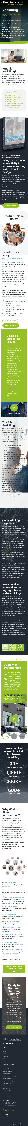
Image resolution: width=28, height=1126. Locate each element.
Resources (5, 1056)
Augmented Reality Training (10, 1081)
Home (4, 14)
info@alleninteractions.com (12, 1116)
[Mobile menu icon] (25, 2)
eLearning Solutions (8, 1069)
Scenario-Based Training (9, 1076)
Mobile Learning (7, 1078)
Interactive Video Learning (10, 1091)
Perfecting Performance (14, 14)
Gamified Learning (7, 1086)
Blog (4, 1058)
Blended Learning (7, 1083)
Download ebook (11, 205)
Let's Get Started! (14, 1027)
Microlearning (6, 1073)
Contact (5, 1061)
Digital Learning (7, 1088)
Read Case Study (10, 321)
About (4, 1053)
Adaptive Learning (7, 1071)
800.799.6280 (9, 1110)
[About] (14, 969)
